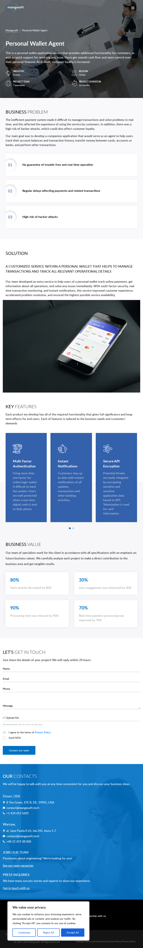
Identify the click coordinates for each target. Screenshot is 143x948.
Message (8, 705)
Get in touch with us (16, 888)
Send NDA (15, 737)
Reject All (48, 932)
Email (6, 678)
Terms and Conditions (96, 941)
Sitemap (80, 941)
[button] (70, 528)
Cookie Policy (114, 941)
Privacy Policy (43, 732)
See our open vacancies (18, 865)
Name (6, 668)
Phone (6, 688)
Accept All (73, 932)
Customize (24, 932)
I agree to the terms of (30, 732)
